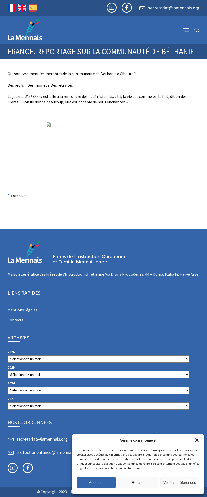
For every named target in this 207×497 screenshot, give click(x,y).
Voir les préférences (179, 482)
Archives (20, 195)
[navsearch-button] (196, 30)
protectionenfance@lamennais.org (49, 452)
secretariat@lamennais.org (173, 8)
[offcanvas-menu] (185, 30)
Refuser (138, 482)
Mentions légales (22, 309)
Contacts (15, 319)
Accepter (96, 482)
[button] (196, 440)
